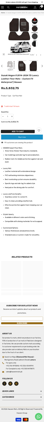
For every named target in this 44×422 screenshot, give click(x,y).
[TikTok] (16, 383)
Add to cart (18, 131)
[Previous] (36, 55)
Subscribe (22, 323)
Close (42, 2)
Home (3, 12)
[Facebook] (4, 383)
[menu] (2, 7)
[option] (22, 36)
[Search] (8, 7)
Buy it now (22, 137)
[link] (11, 290)
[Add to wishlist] (39, 130)
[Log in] (35, 7)
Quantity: (5, 112)
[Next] (41, 55)
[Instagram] (10, 383)
